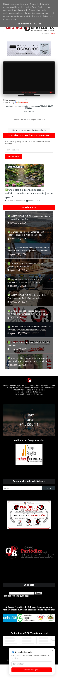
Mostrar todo (29, 111)
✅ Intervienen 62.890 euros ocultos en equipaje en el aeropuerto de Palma (25, 281)
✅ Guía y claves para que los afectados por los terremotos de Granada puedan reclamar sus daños (28, 249)
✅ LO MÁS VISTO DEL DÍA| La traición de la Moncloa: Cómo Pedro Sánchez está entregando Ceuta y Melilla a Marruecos (26, 297)
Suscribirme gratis (32, 670)
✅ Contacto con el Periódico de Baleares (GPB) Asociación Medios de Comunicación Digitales (26, 312)
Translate (24, 102)
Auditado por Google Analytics (29, 440)
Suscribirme (13, 156)
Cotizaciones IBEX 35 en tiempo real (29, 633)
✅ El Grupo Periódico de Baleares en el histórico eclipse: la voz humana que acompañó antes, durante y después (25, 233)
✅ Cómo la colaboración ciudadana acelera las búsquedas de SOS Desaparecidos (29, 328)
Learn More (24, 23)
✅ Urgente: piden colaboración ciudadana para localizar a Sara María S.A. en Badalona (27, 360)
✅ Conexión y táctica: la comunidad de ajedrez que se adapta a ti (25, 265)
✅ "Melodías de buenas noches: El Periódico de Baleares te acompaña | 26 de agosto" (29, 193)
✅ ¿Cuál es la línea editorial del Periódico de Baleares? (28, 344)
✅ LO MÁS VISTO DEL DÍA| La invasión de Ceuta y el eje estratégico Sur (28, 217)
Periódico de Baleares (16, 201)
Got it (37, 23)
